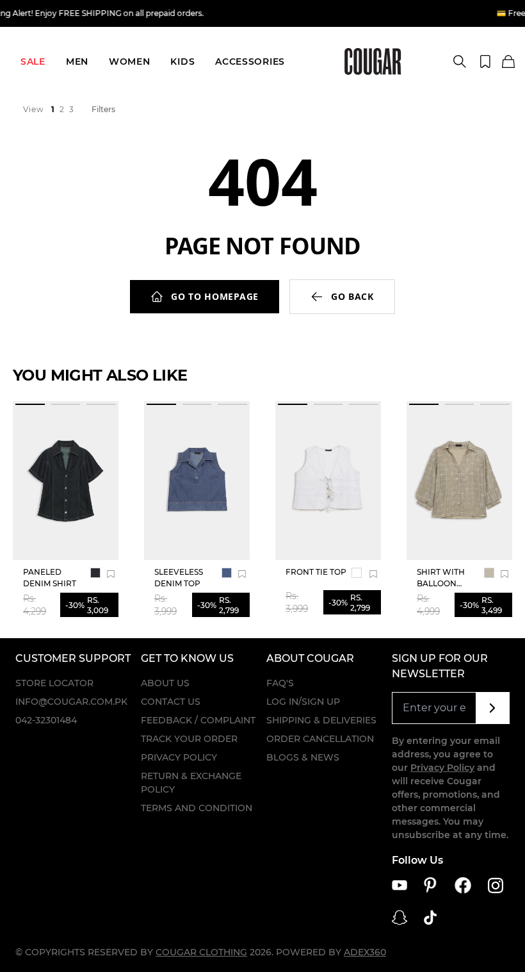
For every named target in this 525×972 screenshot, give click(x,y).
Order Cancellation (320, 739)
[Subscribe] (493, 708)
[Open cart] (508, 62)
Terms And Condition (196, 808)
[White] (356, 573)
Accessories (250, 61)
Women (129, 61)
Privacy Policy (179, 757)
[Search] (460, 61)
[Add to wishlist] (110, 574)
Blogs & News (302, 757)
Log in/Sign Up (303, 701)
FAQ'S (280, 683)
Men (77, 61)
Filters (103, 109)
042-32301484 (46, 720)
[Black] (95, 573)
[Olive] (489, 573)
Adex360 (365, 952)
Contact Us (170, 701)
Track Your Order (189, 739)
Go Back (352, 296)
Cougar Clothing (201, 952)
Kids (182, 61)
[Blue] (227, 573)
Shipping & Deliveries (321, 720)
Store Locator (54, 683)
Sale (32, 61)
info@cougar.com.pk (71, 701)
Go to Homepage (215, 296)
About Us (165, 683)
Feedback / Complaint (198, 720)
